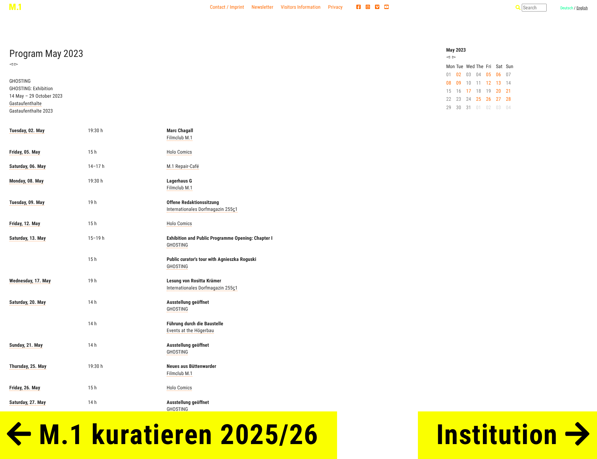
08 (448, 83)
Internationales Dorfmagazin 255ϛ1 (202, 209)
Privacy (335, 7)
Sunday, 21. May (26, 345)
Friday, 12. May (24, 223)
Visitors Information (301, 7)
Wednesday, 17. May (30, 281)
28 (508, 99)
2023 (73, 53)
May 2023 (456, 50)
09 (458, 83)
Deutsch (566, 8)
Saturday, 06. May (27, 166)
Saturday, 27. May (27, 402)
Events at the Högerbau (190, 330)
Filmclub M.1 (179, 138)
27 (498, 99)
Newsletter (262, 7)
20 (498, 91)
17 (468, 91)
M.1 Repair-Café (183, 166)
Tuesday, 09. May (26, 202)
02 (458, 74)
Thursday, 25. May (27, 366)
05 (488, 74)
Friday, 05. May (24, 152)
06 (498, 74)
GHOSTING (177, 245)
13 (498, 83)
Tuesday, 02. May (26, 130)
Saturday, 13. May (27, 238)
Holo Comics (179, 152)
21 (508, 91)
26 (488, 99)
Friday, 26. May (24, 388)
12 (488, 83)
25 (478, 99)
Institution (501, 435)
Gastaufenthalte (25, 103)
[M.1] (15, 6)
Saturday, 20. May (27, 302)
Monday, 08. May (26, 181)
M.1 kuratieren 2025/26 (175, 435)
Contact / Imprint (227, 7)
